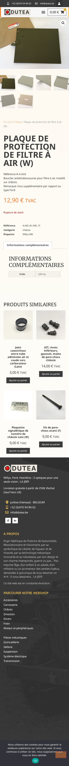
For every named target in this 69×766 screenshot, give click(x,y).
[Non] (60, 754)
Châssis (18, 122)
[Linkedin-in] (15, 520)
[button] (59, 3)
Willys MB (28, 234)
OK (35, 760)
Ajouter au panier (18, 380)
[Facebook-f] (8, 520)
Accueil (7, 122)
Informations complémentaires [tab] (28, 245)
